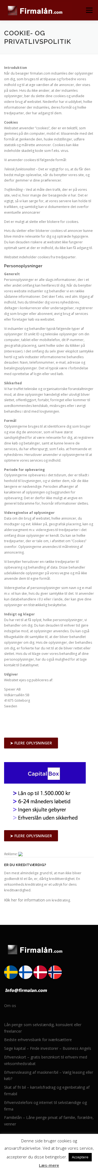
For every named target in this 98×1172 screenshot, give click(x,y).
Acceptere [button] (80, 1157)
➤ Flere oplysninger (31, 742)
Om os (10, 1005)
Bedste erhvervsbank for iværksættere (38, 1039)
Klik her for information (24, 900)
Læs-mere (49, 1165)
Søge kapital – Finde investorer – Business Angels (47, 1048)
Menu (88, 10)
